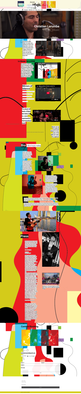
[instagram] (56, 9)
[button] (59, 9)
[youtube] (52, 9)
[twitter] (57, 9)
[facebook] (29, 356)
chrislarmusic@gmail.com (28, 353)
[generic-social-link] (55, 9)
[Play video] (51, 279)
